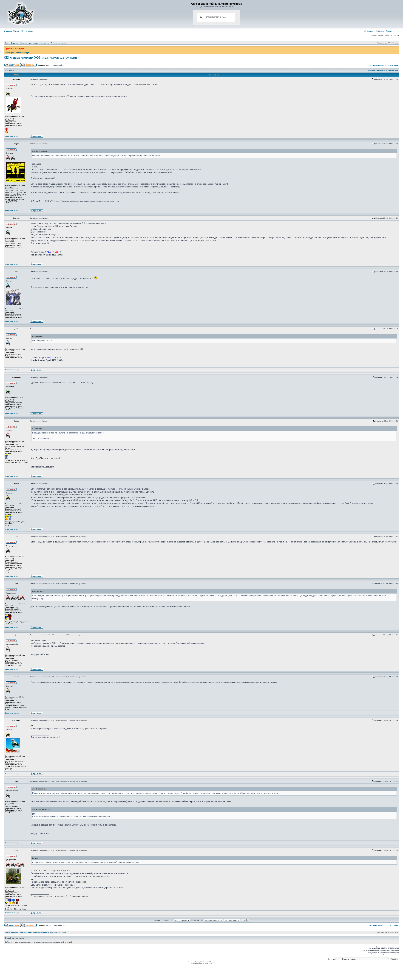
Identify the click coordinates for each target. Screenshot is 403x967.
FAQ (390, 31)
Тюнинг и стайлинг (58, 43)
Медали (381, 31)
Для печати (9, 70)
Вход (17, 31)
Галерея (369, 31)
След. (396, 65)
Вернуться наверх (12, 136)
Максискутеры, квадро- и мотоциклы (34, 43)
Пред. (381, 65)
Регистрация (28, 31)
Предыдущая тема (375, 70)
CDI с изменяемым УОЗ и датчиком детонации (40, 57)
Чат (397, 31)
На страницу (374, 65)
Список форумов (11, 43)
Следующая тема (391, 70)
